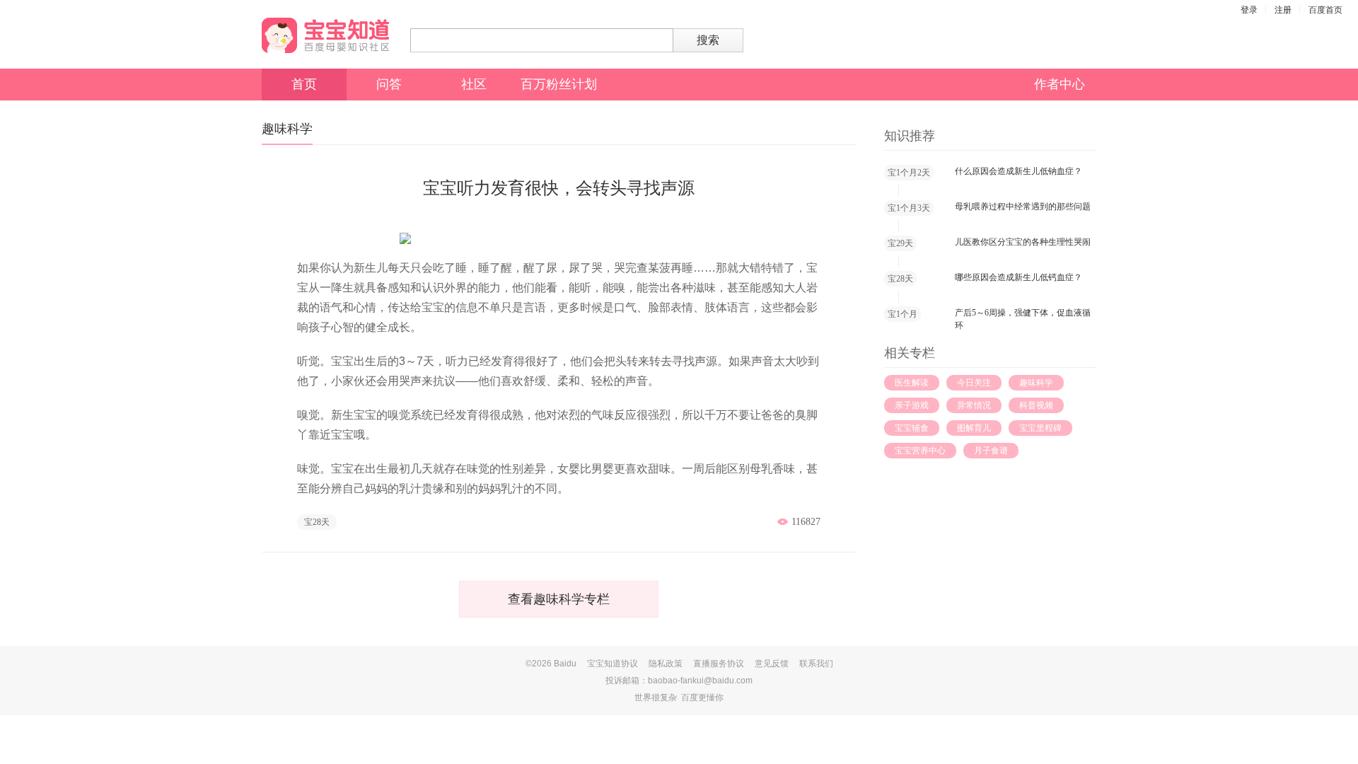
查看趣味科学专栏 (559, 599)
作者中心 (1059, 84)
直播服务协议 (718, 663)
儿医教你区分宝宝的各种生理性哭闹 (1023, 242)
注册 (1283, 10)
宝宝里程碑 (1040, 428)
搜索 (708, 40)
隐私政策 (666, 663)
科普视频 (1036, 405)
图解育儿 (974, 428)
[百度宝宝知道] (325, 35)
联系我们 (816, 663)
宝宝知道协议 (612, 663)
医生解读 (912, 383)
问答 (389, 84)
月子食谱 (991, 451)
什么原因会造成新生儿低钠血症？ (1018, 171)
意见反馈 (772, 663)
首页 (304, 84)
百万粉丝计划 (559, 84)
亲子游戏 (912, 405)
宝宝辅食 (912, 428)
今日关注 (974, 383)
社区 (474, 84)
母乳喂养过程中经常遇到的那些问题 (1023, 207)
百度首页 (1325, 10)
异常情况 (974, 405)
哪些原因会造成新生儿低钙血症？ (1018, 277)
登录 (1249, 10)
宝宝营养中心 (920, 451)
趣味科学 (1036, 383)
